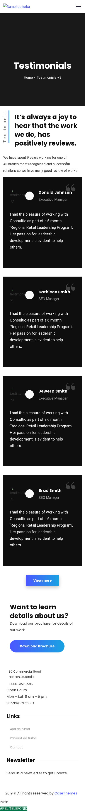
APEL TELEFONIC (13, 809)
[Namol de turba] (16, 6)
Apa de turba (20, 729)
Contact (16, 747)
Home (28, 77)
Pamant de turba (23, 738)
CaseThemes (65, 793)
